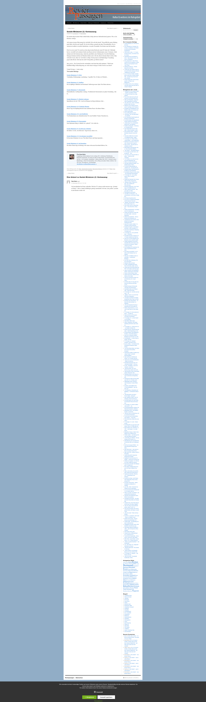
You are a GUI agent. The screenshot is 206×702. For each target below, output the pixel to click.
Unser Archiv (84, 23)
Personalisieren (98, 701)
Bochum (135, 562)
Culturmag (126, 598)
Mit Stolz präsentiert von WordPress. (132, 677)
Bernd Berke (83, 33)
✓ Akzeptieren (89, 697)
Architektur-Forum (128, 595)
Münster (125, 580)
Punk (114, 169)
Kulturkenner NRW (128, 605)
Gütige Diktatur (71, 28)
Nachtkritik (126, 608)
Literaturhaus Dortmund (129, 607)
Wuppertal (135, 591)
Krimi (136, 575)
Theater (136, 588)
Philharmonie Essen (128, 581)
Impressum (103, 23)
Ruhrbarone (126, 615)
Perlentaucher (127, 614)
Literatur (135, 577)
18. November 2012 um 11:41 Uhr (78, 183)
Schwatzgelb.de (127, 620)
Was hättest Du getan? (112, 28)
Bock (125, 635)
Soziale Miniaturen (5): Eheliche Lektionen (78, 99)
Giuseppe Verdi (126, 572)
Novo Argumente (127, 612)
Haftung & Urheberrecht (93, 23)
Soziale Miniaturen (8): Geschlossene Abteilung (79, 128)
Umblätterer (126, 628)
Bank (111, 169)
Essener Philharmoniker (132, 569)
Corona (137, 563)
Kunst (124, 576)
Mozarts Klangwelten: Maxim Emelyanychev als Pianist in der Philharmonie (131, 81)
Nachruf (128, 580)
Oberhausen (132, 580)
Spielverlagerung (127, 622)
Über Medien (126, 627)
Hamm (134, 572)
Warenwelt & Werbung (97, 169)
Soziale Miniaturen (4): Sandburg (75, 82)
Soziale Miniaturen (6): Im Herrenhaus (76, 143)
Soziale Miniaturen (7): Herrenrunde (76, 90)
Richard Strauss (135, 583)
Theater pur (126, 624)
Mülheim (134, 578)
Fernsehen (125, 570)
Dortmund (128, 565)
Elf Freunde (126, 599)
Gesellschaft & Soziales (87, 169)
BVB (135, 563)
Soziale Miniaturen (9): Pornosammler (76, 121)
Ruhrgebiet (127, 586)
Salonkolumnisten (127, 617)
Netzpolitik (126, 609)
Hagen (131, 572)
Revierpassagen (69, 677)
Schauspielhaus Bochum (128, 588)
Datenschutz (110, 23)
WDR (133, 589)
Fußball (129, 570)
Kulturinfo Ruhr (127, 604)
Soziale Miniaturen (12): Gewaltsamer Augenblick (79, 136)
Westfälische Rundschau (127, 591)
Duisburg (125, 567)
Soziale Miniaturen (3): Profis (74, 75)
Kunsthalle (128, 576)
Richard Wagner (126, 584)
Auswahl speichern (106, 697)
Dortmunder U (136, 565)
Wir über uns (76, 23)
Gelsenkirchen (134, 570)
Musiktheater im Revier (127, 578)
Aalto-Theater (125, 562)
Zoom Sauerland (127, 631)
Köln (131, 577)
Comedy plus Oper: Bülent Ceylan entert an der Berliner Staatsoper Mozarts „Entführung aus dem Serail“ (131, 71)
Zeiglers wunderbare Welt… (129, 630)
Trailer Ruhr (126, 625)
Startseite (69, 23)
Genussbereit (126, 601)
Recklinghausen (127, 583)
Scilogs (125, 621)
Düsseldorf (132, 567)
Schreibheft (126, 618)
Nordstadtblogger (127, 611)
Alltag (80, 169)
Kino (136, 572)
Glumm (125, 602)
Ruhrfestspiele (134, 584)
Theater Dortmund (127, 589)
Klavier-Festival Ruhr (128, 574)
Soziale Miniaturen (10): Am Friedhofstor (77, 114)
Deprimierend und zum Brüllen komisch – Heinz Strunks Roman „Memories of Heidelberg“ (131, 58)
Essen (125, 569)
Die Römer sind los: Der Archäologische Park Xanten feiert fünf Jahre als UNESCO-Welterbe (131, 85)
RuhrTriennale (135, 586)
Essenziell (99, 692)
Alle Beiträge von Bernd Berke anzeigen (87, 164)
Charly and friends (127, 596)
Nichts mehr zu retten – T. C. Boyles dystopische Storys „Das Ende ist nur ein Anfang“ (131, 53)
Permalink (90, 170)
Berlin (130, 562)
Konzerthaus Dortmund (129, 575)
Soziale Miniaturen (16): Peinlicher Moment (78, 106)
